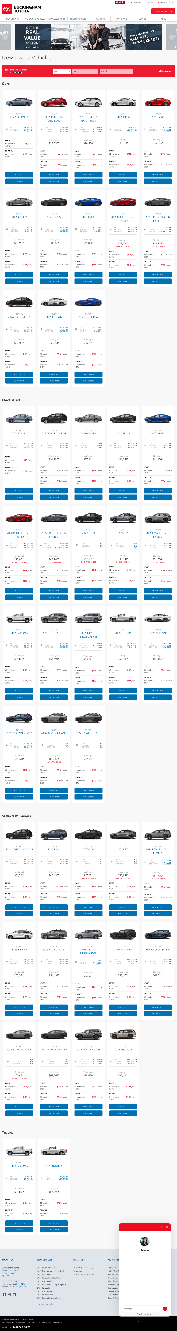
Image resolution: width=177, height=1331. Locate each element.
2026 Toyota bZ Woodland (48, 1298)
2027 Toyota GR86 (45, 1281)
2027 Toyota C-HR (45, 1294)
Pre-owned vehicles (35, 18)
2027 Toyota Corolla (46, 1291)
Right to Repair (57, 1322)
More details (19, 175)
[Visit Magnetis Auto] (22, 1327)
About (164, 18)
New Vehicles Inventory (83, 1267)
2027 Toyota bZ (44, 1288)
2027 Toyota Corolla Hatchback (50, 1271)
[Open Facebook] (4, 1294)
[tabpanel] (19, 138)
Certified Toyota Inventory (84, 1274)
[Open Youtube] (14, 1294)
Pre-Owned (78, 1271)
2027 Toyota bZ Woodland (48, 1277)
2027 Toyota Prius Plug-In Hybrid (51, 1284)
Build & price (19, 181)
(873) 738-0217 (14, 1281)
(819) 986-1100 (22, 1286)
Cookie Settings (46, 1322)
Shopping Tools (78, 18)
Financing (100, 18)
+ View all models (45, 1304)
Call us (150, 2)
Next (171, 37)
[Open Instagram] (9, 1294)
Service (142, 18)
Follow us (137, 2)
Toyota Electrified (57, 18)
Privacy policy (20, 1322)
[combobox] (62, 71)
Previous (5, 37)
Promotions (121, 18)
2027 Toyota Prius (44, 1274)
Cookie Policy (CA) (32, 1322)
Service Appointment (163, 11)
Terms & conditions (8, 1322)
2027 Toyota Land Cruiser (48, 1267)
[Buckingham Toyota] (21, 8)
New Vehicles (12, 18)
